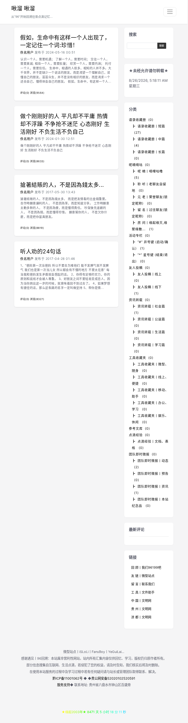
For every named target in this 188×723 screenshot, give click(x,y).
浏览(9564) (37, 92)
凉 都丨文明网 (141, 617)
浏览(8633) (37, 161)
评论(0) (24, 92)
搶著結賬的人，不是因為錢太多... (62, 184)
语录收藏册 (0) (141, 120)
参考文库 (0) (139, 428)
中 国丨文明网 (141, 600)
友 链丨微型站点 (143, 576)
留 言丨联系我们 (143, 584)
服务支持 (63, 685)
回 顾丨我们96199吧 (146, 567)
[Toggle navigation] (169, 11)
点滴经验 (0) (139, 435)
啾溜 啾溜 (23, 8)
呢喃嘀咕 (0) (139, 165)
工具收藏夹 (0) (141, 358)
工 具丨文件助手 (143, 592)
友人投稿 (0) (139, 267)
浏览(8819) (37, 228)
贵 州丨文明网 (141, 609)
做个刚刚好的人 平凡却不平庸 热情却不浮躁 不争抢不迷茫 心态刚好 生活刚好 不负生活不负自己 (65, 124)
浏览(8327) (37, 299)
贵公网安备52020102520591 (113, 678)
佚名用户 (26, 52)
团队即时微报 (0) (143, 454)
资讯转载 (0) (139, 300)
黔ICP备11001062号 (68, 678)
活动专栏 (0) (139, 235)
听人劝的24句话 (40, 251)
